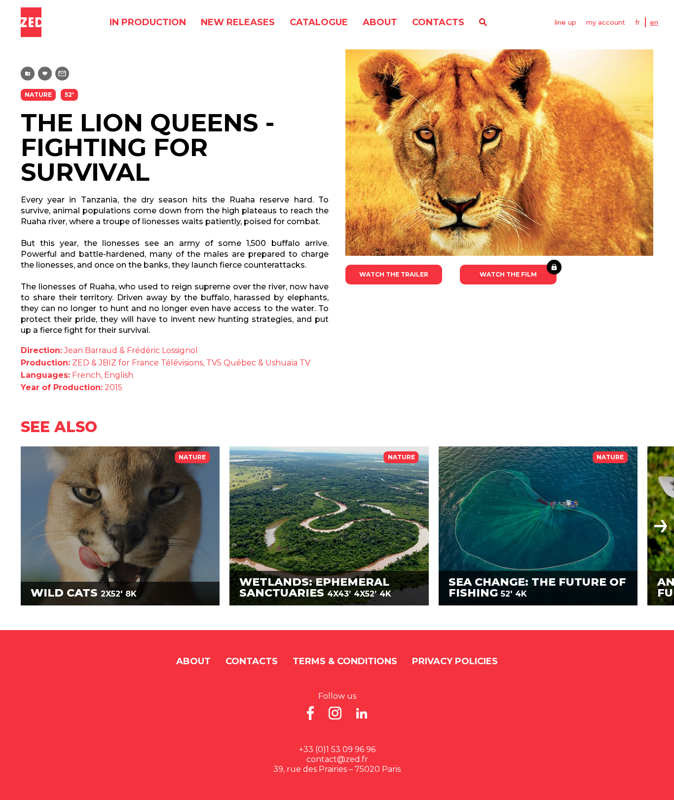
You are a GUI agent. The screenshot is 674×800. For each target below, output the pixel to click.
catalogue (319, 22)
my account (605, 22)
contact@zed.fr (337, 759)
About (380, 22)
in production (148, 22)
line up (565, 22)
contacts (438, 22)
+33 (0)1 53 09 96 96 (337, 749)
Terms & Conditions (345, 661)
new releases (238, 22)
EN (654, 22)
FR (637, 22)
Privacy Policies (455, 661)
